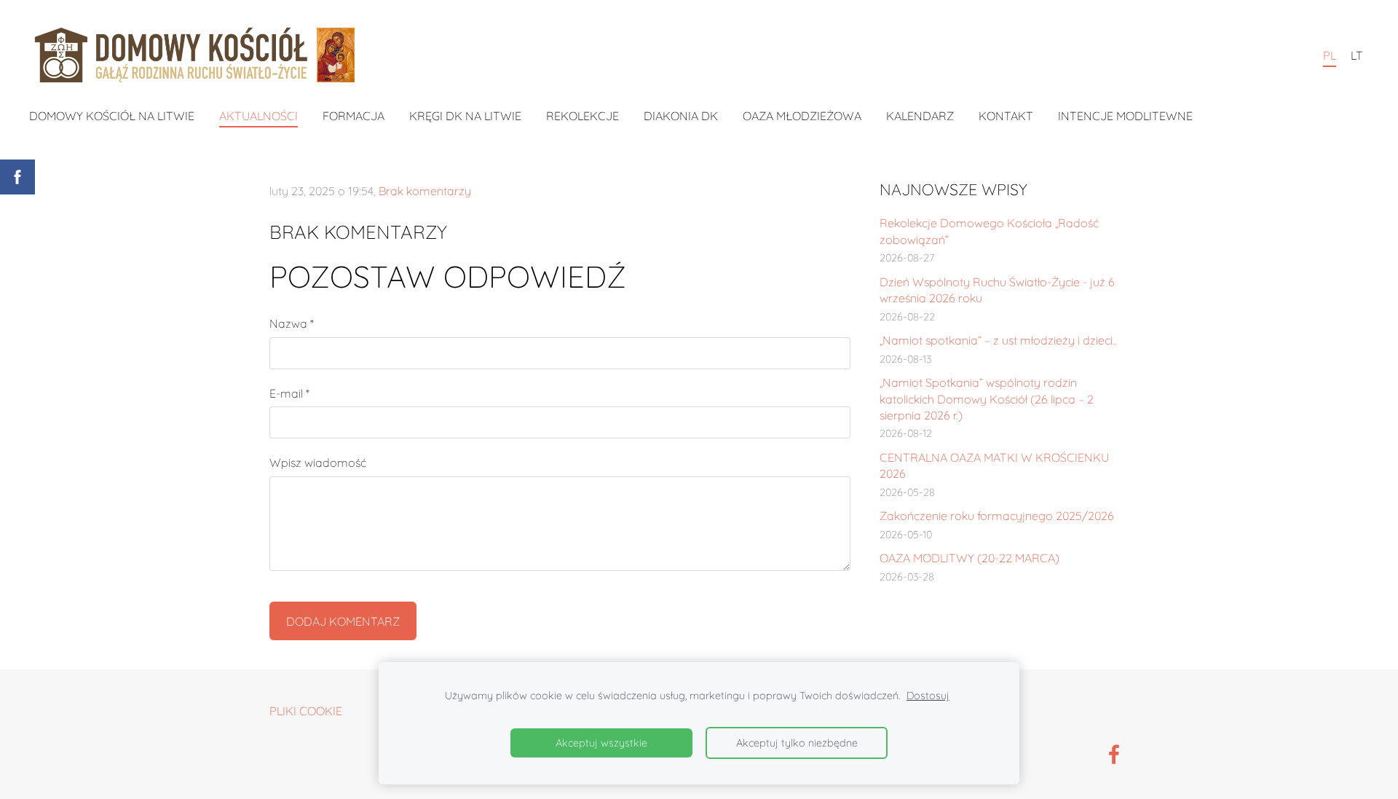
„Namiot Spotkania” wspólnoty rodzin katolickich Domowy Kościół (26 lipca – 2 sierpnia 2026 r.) (987, 398)
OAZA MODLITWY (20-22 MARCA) (969, 558)
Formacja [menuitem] (353, 116)
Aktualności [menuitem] (258, 116)
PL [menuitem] (1329, 55)
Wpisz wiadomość (317, 462)
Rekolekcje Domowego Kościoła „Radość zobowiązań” (989, 231)
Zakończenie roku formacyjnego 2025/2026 (997, 515)
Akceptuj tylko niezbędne (797, 742)
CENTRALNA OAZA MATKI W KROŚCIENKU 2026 (994, 465)
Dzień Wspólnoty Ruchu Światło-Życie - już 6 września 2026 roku (997, 290)
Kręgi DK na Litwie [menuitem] (465, 116)
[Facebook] (1114, 754)
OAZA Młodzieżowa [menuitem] (802, 116)
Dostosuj (928, 695)
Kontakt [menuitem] (1006, 116)
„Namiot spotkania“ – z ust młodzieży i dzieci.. (998, 340)
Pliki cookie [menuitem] (305, 711)
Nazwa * (291, 323)
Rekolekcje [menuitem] (582, 116)
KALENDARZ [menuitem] (920, 116)
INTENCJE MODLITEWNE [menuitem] (1125, 116)
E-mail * (289, 393)
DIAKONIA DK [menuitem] (681, 116)
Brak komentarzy (425, 191)
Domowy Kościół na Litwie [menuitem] (111, 116)
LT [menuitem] (1357, 55)
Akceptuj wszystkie (601, 742)
